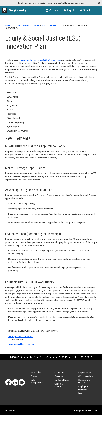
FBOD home (12, 92)
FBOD (36, 25)
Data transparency (37, 381)
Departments (84, 372)
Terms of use (37, 372)
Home (7, 25)
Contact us (59, 372)
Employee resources (83, 387)
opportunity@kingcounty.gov (21, 344)
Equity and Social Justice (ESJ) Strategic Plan (41, 60)
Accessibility (10, 410)
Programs (55, 25)
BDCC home (12, 97)
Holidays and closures (84, 381)
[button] (99, 3)
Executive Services (22, 25)
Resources (12, 114)
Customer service (58, 385)
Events (10, 109)
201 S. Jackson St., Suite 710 (20, 336)
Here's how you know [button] (74, 3)
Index (13, 356)
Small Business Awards (17, 131)
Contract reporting (15, 122)
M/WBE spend (13, 126)
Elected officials (61, 380)
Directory (58, 376)
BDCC (44, 25)
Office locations (85, 376)
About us (11, 101)
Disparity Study (14, 118)
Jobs (80, 393)
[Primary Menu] (97, 10)
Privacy (34, 376)
